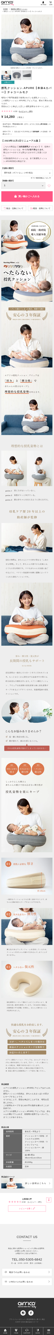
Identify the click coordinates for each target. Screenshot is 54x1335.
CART (50, 4)
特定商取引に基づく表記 (36, 1319)
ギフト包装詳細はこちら (40, 178)
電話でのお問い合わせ (19, 1272)
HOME (5, 9)
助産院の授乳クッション (19, 9)
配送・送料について (41, 208)
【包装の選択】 (8, 168)
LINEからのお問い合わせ (21, 1282)
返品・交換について (14, 208)
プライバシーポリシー (17, 1319)
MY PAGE (43, 4)
